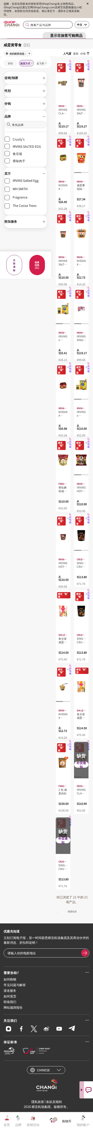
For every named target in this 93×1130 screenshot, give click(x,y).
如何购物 (10, 979)
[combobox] (48, 24)
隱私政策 (37, 1101)
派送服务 (10, 990)
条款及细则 (54, 1101)
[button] (26, 78)
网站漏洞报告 (13, 1007)
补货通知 (81, 764)
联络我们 (10, 1001)
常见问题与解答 (15, 984)
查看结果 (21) (37, 265)
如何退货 (10, 996)
